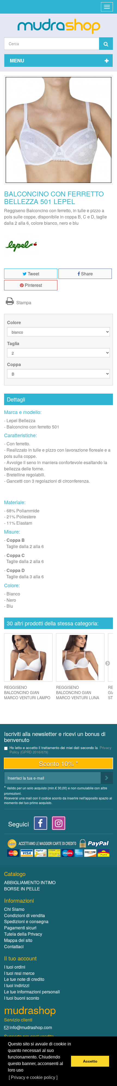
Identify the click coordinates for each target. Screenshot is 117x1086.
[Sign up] (107, 778)
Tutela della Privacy (23, 934)
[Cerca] (106, 43)
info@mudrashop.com (31, 1027)
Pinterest (33, 285)
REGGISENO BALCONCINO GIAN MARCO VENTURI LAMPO (27, 692)
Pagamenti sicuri (20, 927)
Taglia (13, 343)
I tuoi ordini (14, 967)
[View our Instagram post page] (56, 825)
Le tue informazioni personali (32, 991)
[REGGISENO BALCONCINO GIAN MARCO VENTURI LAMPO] (28, 657)
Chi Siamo (14, 909)
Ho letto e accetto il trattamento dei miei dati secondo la (61, 750)
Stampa (23, 302)
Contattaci (14, 946)
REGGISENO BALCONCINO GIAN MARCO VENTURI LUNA (77, 692)
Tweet (33, 273)
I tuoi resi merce (19, 973)
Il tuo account (20, 958)
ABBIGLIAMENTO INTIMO (30, 882)
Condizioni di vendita (24, 915)
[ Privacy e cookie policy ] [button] (33, 1077)
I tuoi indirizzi (16, 985)
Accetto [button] (90, 1061)
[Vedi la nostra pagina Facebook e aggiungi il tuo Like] (39, 825)
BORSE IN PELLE (22, 889)
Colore (14, 323)
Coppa (14, 364)
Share (86, 273)
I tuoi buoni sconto (21, 998)
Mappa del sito (18, 940)
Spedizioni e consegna (26, 921)
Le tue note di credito (24, 979)
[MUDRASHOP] (58, 26)
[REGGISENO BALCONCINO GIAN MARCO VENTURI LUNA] (80, 657)
